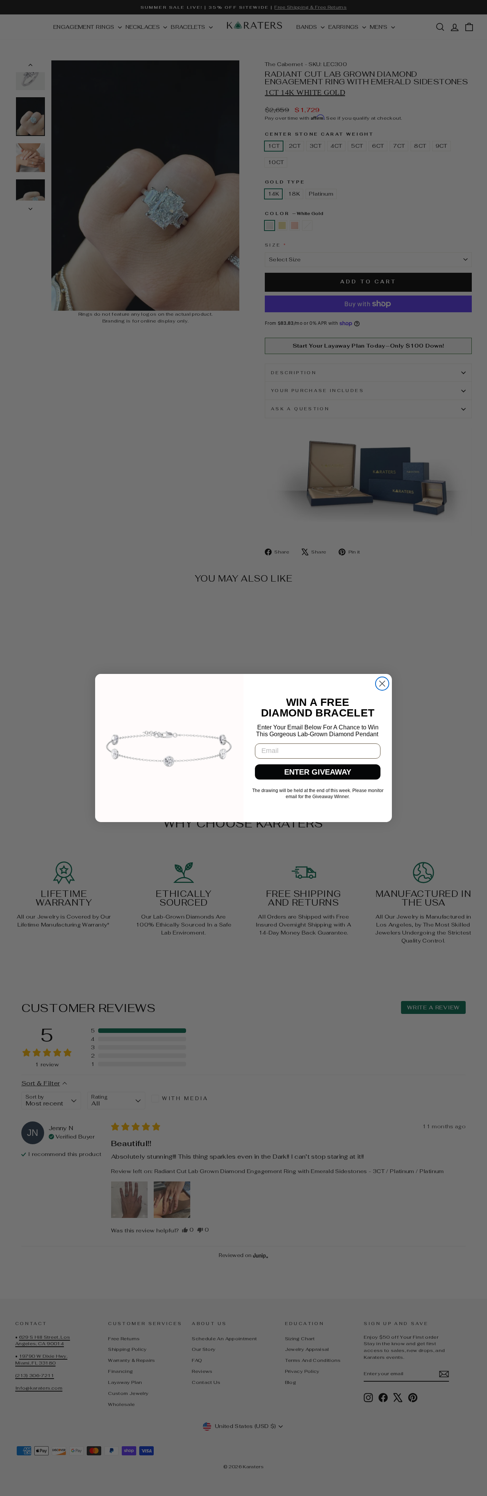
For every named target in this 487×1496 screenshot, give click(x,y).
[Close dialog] (382, 683)
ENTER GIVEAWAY (317, 772)
